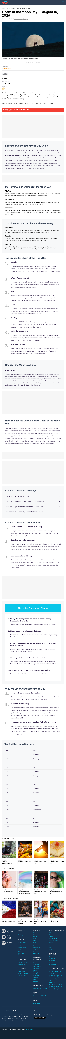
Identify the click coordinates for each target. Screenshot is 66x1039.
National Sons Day (54, 977)
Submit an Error (22, 964)
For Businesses (22, 942)
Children (51, 936)
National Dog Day (54, 990)
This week (36, 968)
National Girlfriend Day (55, 971)
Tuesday (35, 974)
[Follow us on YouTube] (35, 1014)
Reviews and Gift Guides (40, 996)
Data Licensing (22, 975)
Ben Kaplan (25, 19)
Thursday (35, 977)
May (34, 940)
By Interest (52, 958)
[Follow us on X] (47, 1014)
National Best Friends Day (56, 984)
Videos (19, 955)
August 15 (36, 754)
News (19, 951)
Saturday (35, 981)
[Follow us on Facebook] (39, 1014)
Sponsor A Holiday (23, 973)
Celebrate (50, 103)
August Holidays (11, 8)
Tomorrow (36, 964)
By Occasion (52, 960)
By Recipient (52, 964)
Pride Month (52, 982)
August (35, 946)
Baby (50, 933)
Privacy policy (29, 1029)
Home (3, 8)
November (36, 951)
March (35, 936)
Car (50, 935)
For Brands (21, 946)
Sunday (35, 970)
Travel (50, 949)
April (34, 938)
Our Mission (21, 933)
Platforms (9, 103)
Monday (35, 972)
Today (35, 963)
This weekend (37, 966)
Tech (50, 947)
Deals (3, 103)
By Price (51, 962)
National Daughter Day (55, 986)
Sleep (50, 946)
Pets (50, 944)
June (34, 942)
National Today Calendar (40, 988)
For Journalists (22, 944)
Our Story (20, 935)
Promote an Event (23, 962)
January (35, 933)
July (34, 944)
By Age (51, 957)
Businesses (31, 103)
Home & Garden (53, 940)
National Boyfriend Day (55, 975)
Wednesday (36, 975)
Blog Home (36, 1003)
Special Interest (18, 19)
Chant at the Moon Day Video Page (27, 58)
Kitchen (51, 942)
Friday (35, 979)
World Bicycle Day (54, 988)
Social (15, 103)
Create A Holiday (22, 971)
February (35, 935)
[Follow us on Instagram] (43, 1014)
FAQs (37, 103)
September (36, 947)
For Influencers (22, 947)
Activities (5, 73)
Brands (21, 103)
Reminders (21, 953)
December (36, 953)
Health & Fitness (53, 938)
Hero (25, 103)
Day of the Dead (53, 973)
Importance (43, 103)
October (35, 949)
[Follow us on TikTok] (51, 1014)
